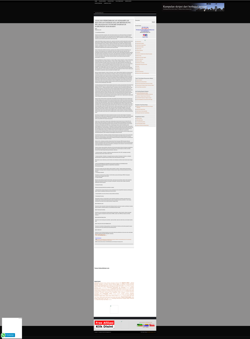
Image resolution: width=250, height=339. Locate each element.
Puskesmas (117, 294)
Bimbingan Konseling (126, 284)
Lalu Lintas (109, 288)
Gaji (124, 285)
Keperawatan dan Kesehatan (119, 287)
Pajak (133, 288)
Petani (109, 294)
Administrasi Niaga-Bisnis (141, 45)
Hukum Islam (132, 285)
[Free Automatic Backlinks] (139, 324)
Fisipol (122, 285)
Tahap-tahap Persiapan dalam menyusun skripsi (145, 85)
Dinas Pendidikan (109, 285)
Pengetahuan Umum (116, 292)
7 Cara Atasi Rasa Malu (141, 121)
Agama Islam (125, 282)
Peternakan (112, 294)
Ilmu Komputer (121, 286)
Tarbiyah (98, 297)
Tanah (95, 297)
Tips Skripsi (105, 299)
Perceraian (114, 293)
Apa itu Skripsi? (139, 80)
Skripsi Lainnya (120, 295)
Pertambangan (102, 294)
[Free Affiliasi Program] (104, 328)
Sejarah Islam (102, 295)
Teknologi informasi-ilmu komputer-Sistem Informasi (123, 298)
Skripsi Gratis (128, 1)
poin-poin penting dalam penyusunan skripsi (144, 83)
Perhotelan (122, 293)
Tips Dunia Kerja (99, 299)
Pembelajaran (103, 289)
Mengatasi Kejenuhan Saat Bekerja (143, 112)
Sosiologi (124, 295)
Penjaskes (127, 292)
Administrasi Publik (140, 46)
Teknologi (110, 298)
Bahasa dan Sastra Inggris (141, 57)
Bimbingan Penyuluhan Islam (142, 64)
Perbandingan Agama (98, 293)
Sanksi (121, 294)
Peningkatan (123, 292)
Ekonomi (138, 69)
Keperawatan (109, 287)
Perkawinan (127, 293)
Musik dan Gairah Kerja (141, 109)
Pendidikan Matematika (130, 291)
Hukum (128, 285)
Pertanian (106, 294)
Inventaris (125, 286)
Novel (131, 288)
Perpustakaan (96, 294)
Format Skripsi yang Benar (141, 87)
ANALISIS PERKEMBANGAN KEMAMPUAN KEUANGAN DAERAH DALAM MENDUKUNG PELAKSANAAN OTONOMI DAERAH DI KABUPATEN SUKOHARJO (113, 23)
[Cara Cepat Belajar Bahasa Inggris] (145, 40)
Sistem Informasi (112, 295)
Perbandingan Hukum (107, 293)
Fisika (120, 285)
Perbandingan (132, 292)
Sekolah (107, 295)
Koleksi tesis (111, 1)
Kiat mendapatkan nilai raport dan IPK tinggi (144, 99)
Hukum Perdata (97, 286)
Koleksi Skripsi (102, 1)
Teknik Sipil (106, 298)
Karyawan (128, 286)
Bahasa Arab (139, 55)
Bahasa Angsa (139, 118)
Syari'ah (127, 295)
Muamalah (127, 288)
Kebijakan (132, 286)
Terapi (95, 299)
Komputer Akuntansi (104, 288)
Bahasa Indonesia (108, 284)
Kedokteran (96, 287)
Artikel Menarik (98, 3)
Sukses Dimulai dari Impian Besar (143, 125)
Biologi (102, 285)
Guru (126, 285)
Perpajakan (132, 293)
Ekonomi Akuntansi (140, 71)
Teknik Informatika (126, 297)
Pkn (115, 294)
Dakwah (105, 285)
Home (96, 1)
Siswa (116, 295)
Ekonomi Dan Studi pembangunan (143, 73)
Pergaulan (118, 293)
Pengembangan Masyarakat (99, 292)
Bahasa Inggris (116, 284)
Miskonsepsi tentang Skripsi (142, 81)
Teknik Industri (102, 297)
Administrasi (96, 282)
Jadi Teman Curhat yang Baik (142, 111)
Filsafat (117, 285)
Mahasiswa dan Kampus (117, 288)
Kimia (100, 288)
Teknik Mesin (101, 298)
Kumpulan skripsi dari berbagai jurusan (185, 6)
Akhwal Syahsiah (140, 50)
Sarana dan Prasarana (126, 294)
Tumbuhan (110, 299)
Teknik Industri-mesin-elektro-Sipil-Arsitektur (113, 297)
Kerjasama (127, 287)
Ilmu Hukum (116, 286)
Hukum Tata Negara (110, 286)
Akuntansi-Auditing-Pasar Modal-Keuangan (144, 53)
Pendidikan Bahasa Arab (110, 289)
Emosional (114, 285)
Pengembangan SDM (108, 292)
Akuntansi (101, 284)
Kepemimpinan (104, 287)
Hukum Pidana (103, 286)
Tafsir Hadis (132, 295)
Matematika (124, 288)
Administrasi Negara (140, 43)
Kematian (100, 287)
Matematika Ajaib (140, 120)
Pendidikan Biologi (97, 291)
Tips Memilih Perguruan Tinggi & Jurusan (144, 97)
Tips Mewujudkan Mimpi (141, 123)
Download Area (107, 3)
